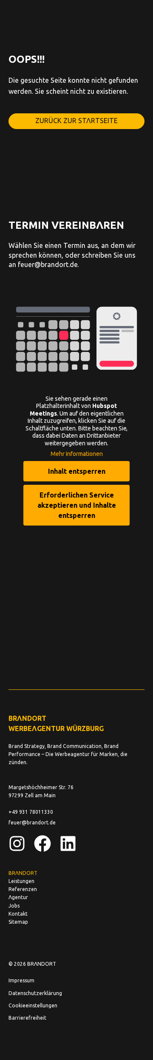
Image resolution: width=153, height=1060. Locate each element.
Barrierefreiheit (27, 1018)
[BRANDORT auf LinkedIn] (68, 843)
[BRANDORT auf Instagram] (17, 843)
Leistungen (21, 881)
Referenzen (22, 889)
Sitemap (18, 922)
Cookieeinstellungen (32, 1005)
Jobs (14, 905)
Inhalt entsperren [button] (76, 471)
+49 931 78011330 (30, 812)
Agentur (18, 897)
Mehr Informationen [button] (77, 453)
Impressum (21, 980)
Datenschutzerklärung (35, 993)
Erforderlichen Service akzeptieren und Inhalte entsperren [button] (76, 505)
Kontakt (18, 914)
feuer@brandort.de (47, 264)
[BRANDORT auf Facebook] (42, 843)
